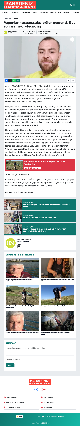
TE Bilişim (45, 423)
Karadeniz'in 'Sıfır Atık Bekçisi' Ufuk (53, 306)
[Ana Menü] (74, 5)
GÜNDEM (5, 13)
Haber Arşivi (48, 407)
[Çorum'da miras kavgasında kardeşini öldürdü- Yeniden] (22, 268)
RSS (20, 417)
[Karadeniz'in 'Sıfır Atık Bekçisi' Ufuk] (57, 294)
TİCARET (66, 13)
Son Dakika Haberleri (13, 407)
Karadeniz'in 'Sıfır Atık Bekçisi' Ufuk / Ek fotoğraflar (20, 307)
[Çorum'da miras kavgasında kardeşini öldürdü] (22, 321)
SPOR (35, 13)
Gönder (10, 365)
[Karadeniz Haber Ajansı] (20, 5)
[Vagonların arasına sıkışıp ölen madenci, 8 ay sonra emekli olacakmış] (40, 57)
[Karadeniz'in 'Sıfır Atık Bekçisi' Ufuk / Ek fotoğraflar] (22, 294)
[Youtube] (44, 389)
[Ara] (71, 5)
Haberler (7, 19)
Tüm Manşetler (48, 402)
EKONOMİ (26, 13)
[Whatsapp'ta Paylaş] (14, 80)
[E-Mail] (19, 246)
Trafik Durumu (48, 397)
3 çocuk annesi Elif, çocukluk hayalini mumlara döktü (57, 280)
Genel (16, 19)
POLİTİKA (15, 13)
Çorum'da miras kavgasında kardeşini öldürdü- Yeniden (19, 280)
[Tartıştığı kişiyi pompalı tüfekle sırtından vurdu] (57, 321)
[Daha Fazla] (18, 80)
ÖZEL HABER (55, 13)
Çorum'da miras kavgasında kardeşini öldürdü (22, 333)
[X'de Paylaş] (10, 80)
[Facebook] (36, 389)
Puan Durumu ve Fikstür (15, 402)
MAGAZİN (44, 13)
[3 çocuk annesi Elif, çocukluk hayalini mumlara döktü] (57, 268)
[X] (40, 389)
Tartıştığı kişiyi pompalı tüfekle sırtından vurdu (55, 333)
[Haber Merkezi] (11, 243)
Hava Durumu (12, 397)
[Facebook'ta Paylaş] (6, 80)
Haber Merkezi (23, 242)
